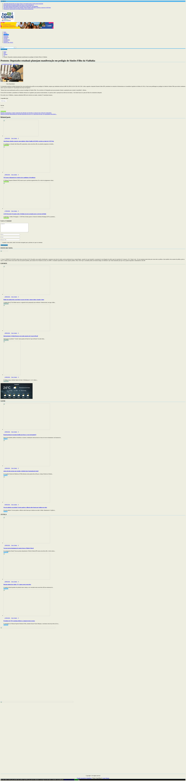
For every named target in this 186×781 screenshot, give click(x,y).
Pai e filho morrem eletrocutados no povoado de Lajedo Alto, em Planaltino (20, 6)
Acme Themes (106, 778)
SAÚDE (5, 38)
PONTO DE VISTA (8, 42)
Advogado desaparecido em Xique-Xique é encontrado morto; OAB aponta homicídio (23, 3)
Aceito (76, 779)
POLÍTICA (6, 34)
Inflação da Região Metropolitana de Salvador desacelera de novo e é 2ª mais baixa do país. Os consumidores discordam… (29, 114)
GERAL (5, 33)
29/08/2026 (7, 138)
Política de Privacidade (69, 779)
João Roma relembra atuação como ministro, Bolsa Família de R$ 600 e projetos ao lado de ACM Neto (27, 7)
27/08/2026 (7, 211)
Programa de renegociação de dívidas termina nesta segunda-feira (18, 9)
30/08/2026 (7, 431)
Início (4, 32)
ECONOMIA (6, 40)
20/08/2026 (7, 468)
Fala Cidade (16, 64)
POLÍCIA (5, 36)
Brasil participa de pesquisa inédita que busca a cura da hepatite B (18, 5)
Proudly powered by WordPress (84, 778)
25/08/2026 (7, 618)
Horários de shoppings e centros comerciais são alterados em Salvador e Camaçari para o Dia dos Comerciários (26, 112)
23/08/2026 (7, 377)
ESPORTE (6, 37)
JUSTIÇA (5, 41)
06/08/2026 (7, 504)
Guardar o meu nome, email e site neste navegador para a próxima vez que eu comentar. (22, 242)
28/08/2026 (7, 296)
